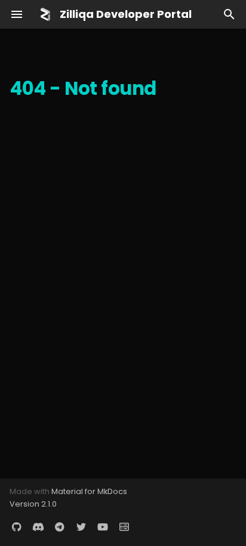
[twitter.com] (81, 526)
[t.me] (59, 526)
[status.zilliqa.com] (124, 526)
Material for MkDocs (89, 491)
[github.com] (16, 526)
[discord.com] (38, 526)
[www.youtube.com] (102, 526)
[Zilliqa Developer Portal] (45, 14)
